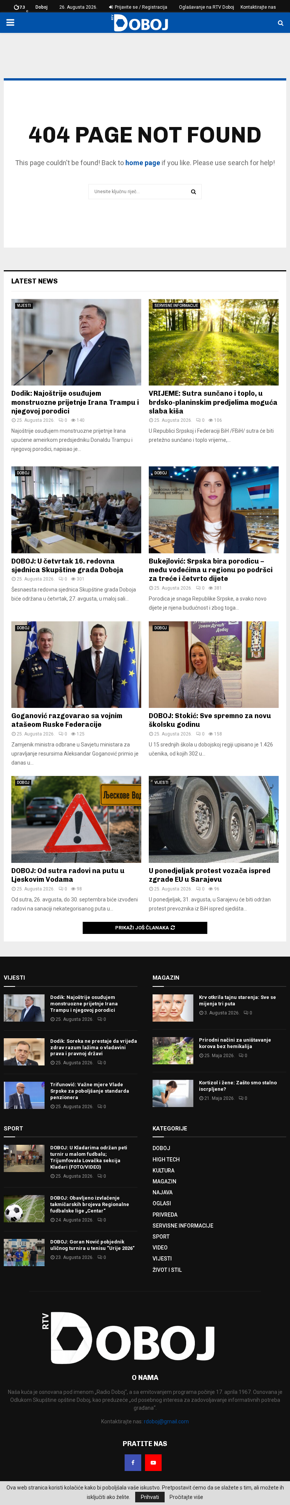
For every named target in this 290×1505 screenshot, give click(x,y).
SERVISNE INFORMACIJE (176, 305)
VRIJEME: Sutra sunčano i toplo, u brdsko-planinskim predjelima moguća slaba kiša (213, 402)
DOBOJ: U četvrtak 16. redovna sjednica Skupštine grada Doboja (67, 565)
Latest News (34, 281)
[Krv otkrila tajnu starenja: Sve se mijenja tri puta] (173, 1008)
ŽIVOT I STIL (167, 1270)
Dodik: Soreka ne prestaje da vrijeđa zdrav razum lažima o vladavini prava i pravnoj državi (93, 1047)
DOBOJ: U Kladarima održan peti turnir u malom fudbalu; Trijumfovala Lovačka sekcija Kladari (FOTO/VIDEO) (88, 1157)
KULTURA (163, 1170)
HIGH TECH (166, 1160)
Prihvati (150, 1497)
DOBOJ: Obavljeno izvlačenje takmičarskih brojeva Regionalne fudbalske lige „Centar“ (89, 1204)
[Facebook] (133, 1462)
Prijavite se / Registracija (140, 7)
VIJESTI (24, 305)
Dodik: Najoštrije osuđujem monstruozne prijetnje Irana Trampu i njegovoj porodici (75, 402)
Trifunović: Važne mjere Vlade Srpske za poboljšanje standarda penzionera (89, 1091)
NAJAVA (163, 1192)
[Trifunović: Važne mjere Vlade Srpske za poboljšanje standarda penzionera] (24, 1095)
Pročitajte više (186, 1497)
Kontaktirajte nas (258, 7)
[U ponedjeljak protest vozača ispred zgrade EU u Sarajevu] (214, 819)
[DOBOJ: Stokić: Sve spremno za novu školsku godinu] (214, 664)
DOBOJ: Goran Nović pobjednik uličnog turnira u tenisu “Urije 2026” (92, 1245)
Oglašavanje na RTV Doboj (206, 7)
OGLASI (162, 1203)
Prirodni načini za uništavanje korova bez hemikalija (235, 1043)
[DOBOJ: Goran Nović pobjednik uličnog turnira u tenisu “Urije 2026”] (24, 1252)
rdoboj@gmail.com (166, 1421)
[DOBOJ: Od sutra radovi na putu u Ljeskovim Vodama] (76, 819)
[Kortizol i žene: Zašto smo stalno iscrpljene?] (173, 1093)
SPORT (161, 1237)
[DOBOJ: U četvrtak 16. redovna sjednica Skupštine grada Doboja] (76, 509)
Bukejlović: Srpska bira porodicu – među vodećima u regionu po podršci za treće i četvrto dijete (211, 570)
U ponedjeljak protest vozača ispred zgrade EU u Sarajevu (209, 875)
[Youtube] (153, 1462)
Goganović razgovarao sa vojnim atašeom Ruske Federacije (66, 720)
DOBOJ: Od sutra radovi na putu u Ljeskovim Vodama (68, 875)
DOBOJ (23, 473)
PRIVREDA (165, 1215)
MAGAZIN (164, 1181)
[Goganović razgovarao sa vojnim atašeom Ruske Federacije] (76, 664)
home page (142, 163)
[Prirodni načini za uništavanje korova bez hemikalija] (173, 1050)
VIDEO (160, 1248)
